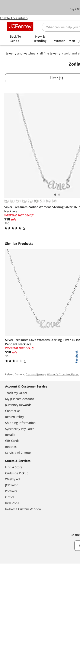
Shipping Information (20, 423)
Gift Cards (12, 441)
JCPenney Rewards (18, 405)
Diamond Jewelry (36, 374)
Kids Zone (12, 503)
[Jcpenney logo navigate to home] (20, 26)
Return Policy (14, 417)
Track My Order (16, 393)
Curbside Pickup (16, 473)
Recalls (10, 435)
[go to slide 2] (59, 195)
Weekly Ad (12, 479)
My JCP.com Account (19, 399)
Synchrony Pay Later (19, 429)
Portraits (11, 491)
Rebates (11, 447)
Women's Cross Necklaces (63, 374)
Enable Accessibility (14, 18)
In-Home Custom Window (23, 509)
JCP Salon (11, 485)
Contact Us (12, 411)
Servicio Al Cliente (18, 453)
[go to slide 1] (55, 195)
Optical (10, 497)
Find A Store (13, 467)
